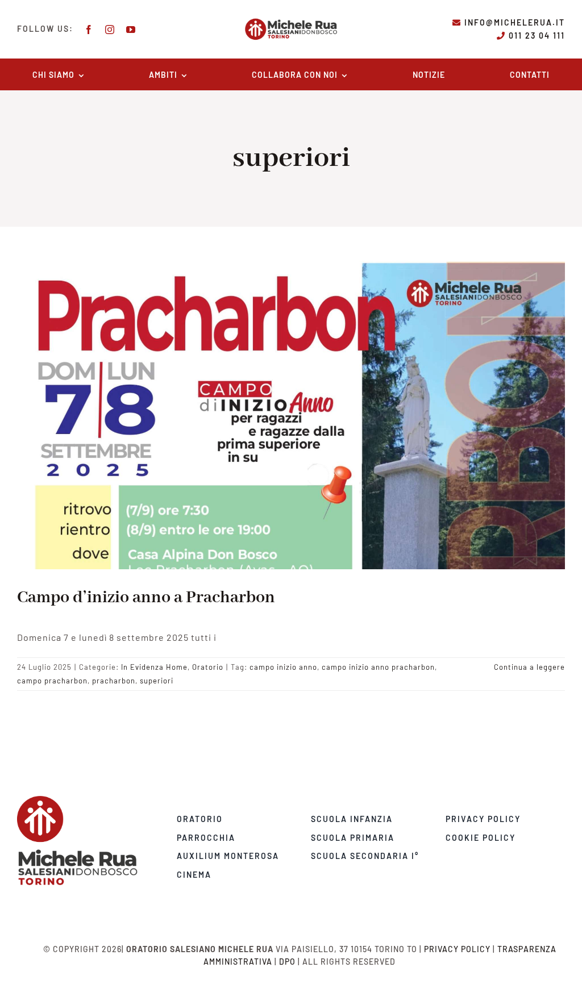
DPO (287, 961)
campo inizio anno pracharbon (378, 667)
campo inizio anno (283, 667)
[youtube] (131, 29)
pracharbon (113, 680)
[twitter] (98, 889)
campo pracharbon (52, 680)
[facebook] (89, 29)
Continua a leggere (529, 667)
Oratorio (207, 667)
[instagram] (110, 29)
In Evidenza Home (154, 667)
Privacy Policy (457, 949)
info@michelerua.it (514, 22)
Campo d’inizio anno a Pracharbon (146, 597)
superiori (156, 680)
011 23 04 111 (537, 35)
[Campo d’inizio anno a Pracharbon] (291, 415)
